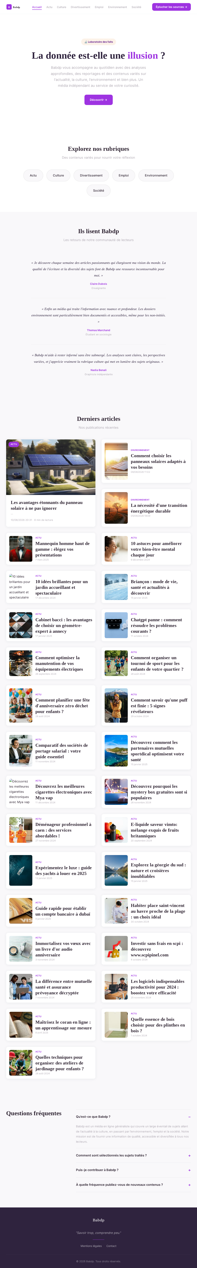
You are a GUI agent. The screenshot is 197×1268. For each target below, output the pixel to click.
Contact (111, 1245)
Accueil (37, 6)
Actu (49, 6)
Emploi (99, 6)
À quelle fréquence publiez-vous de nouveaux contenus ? (119, 1185)
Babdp (98, 1220)
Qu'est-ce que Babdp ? (93, 1117)
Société (136, 6)
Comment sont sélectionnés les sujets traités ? (111, 1155)
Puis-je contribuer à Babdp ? (97, 1170)
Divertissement (80, 6)
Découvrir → (98, 100)
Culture (61, 6)
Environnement (117, 6)
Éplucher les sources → (171, 6)
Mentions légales (91, 1245)
